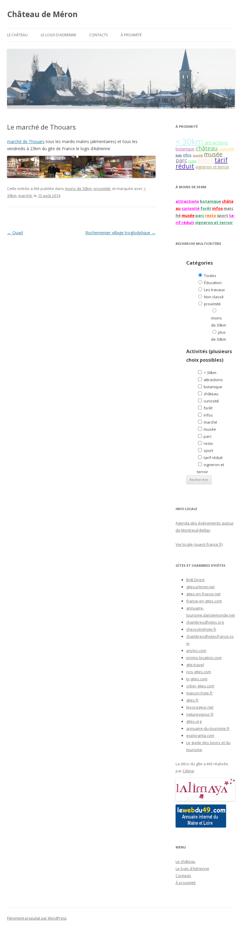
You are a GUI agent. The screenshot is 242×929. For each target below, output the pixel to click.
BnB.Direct (195, 579)
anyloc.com (196, 650)
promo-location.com (204, 657)
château (207, 148)
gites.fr (192, 700)
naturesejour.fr (200, 714)
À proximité (131, 34)
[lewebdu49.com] (201, 826)
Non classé (213, 296)
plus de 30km (218, 336)
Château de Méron (42, 14)
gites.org (194, 721)
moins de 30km (78, 188)
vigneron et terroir (212, 167)
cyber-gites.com (200, 686)
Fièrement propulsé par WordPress (36, 918)
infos (187, 155)
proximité (102, 188)
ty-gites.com (196, 678)
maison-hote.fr (199, 693)
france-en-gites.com (204, 601)
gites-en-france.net (203, 594)
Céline (188, 771)
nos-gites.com (198, 671)
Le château (17, 34)
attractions (216, 143)
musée (213, 154)
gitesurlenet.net (200, 586)
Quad (15, 232)
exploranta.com (200, 735)
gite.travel (195, 664)
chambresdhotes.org (205, 622)
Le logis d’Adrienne (58, 34)
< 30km (189, 141)
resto (192, 161)
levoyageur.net (199, 707)
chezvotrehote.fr (201, 629)
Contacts (98, 34)
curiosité (226, 149)
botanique (185, 149)
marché (25, 195)
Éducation (212, 282)
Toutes (209, 275)
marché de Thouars (26, 141)
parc (181, 160)
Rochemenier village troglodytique (120, 232)
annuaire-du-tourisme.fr (208, 728)
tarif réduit (213, 457)
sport (205, 160)
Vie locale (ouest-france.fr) (199, 544)
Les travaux (214, 289)
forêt (179, 155)
